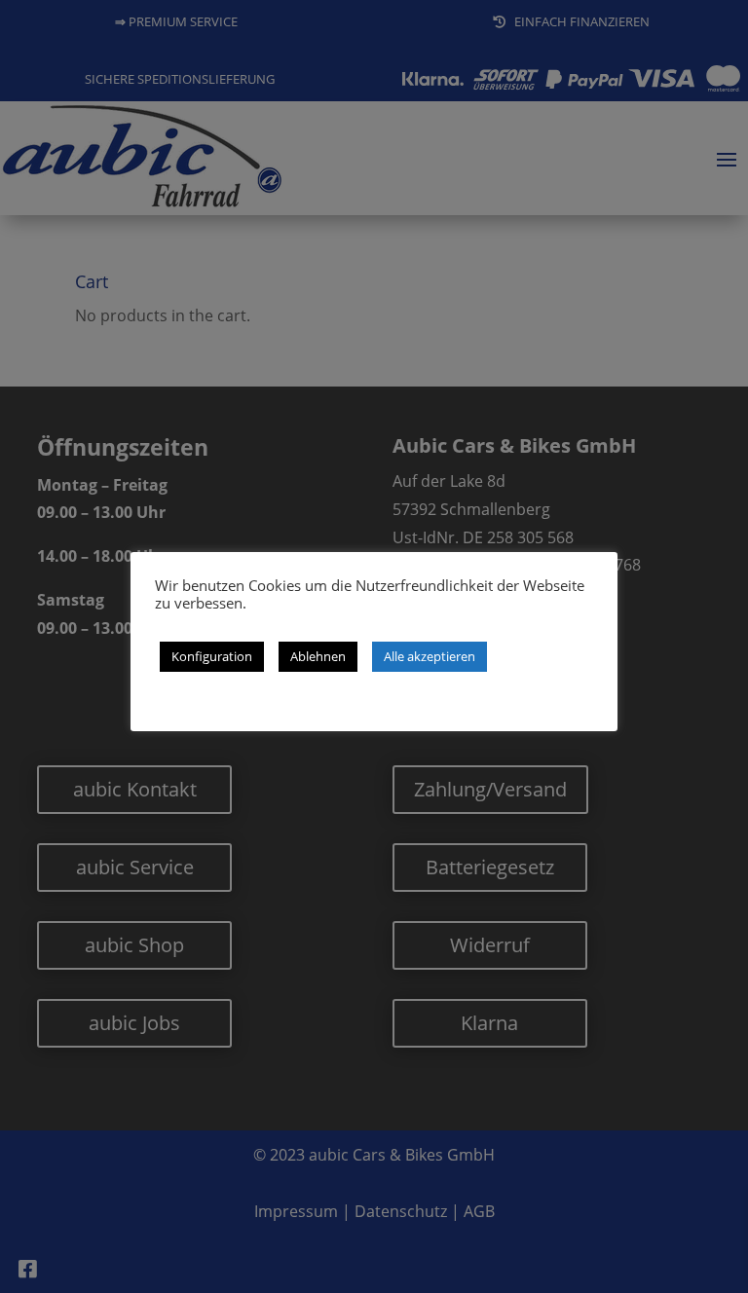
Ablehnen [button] (318, 656)
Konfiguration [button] (211, 656)
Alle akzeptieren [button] (429, 656)
